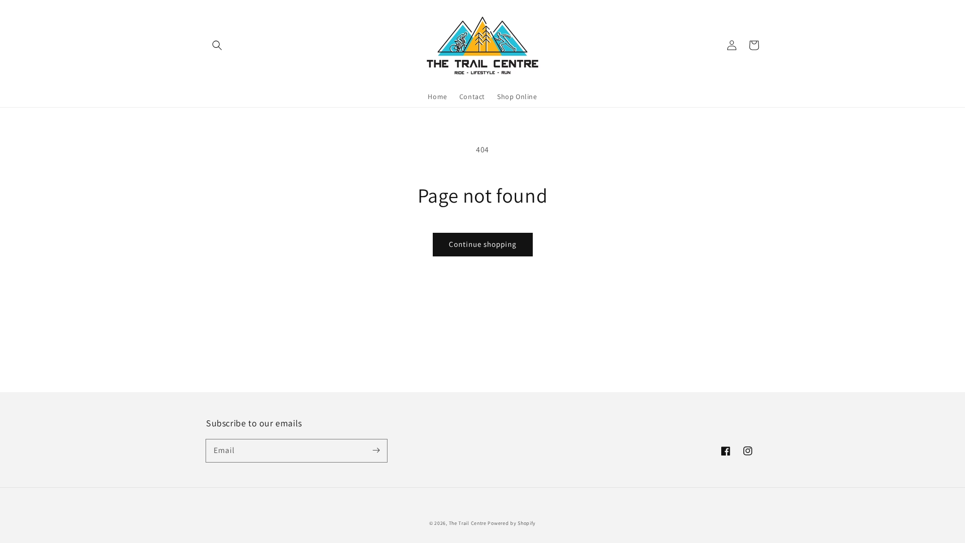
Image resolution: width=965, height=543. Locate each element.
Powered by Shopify (512, 523)
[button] (217, 45)
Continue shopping (483, 244)
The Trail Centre (468, 523)
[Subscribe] (376, 450)
